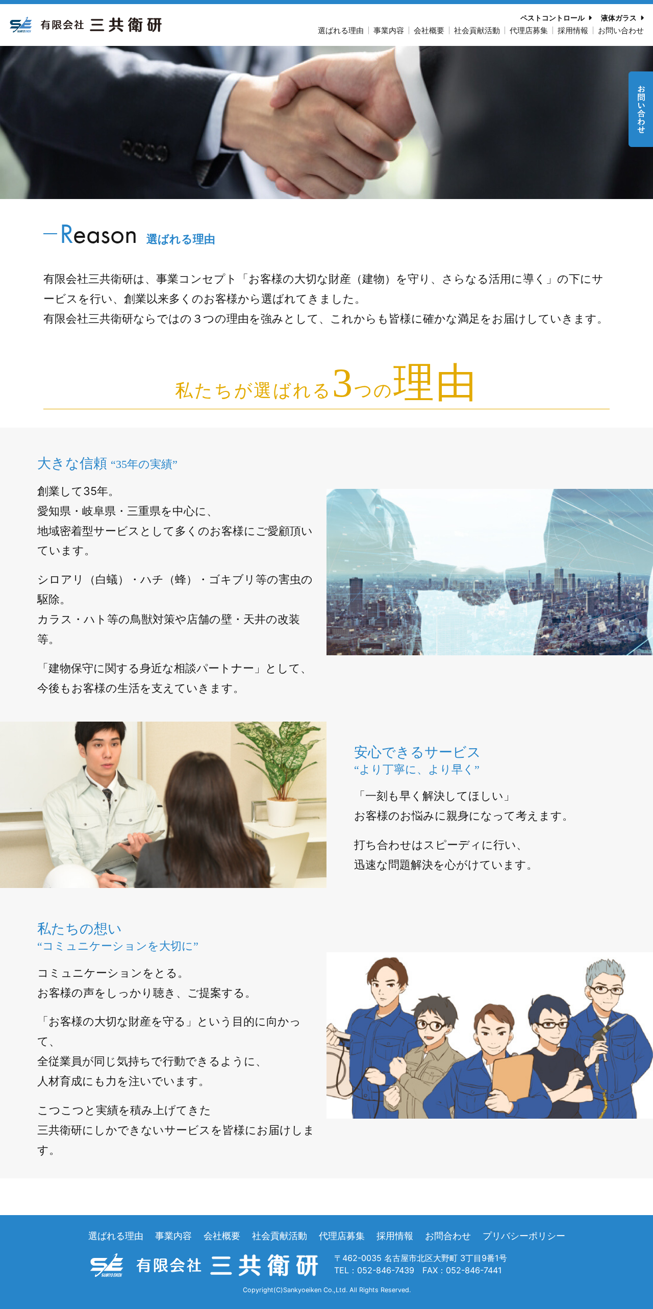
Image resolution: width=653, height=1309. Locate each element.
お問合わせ (448, 1235)
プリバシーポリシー (524, 1235)
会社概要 (429, 30)
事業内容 (388, 30)
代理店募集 (529, 30)
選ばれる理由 (115, 1235)
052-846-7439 (385, 1270)
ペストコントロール (552, 17)
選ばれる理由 (341, 30)
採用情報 (573, 30)
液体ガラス (619, 17)
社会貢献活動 (477, 30)
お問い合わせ (621, 30)
